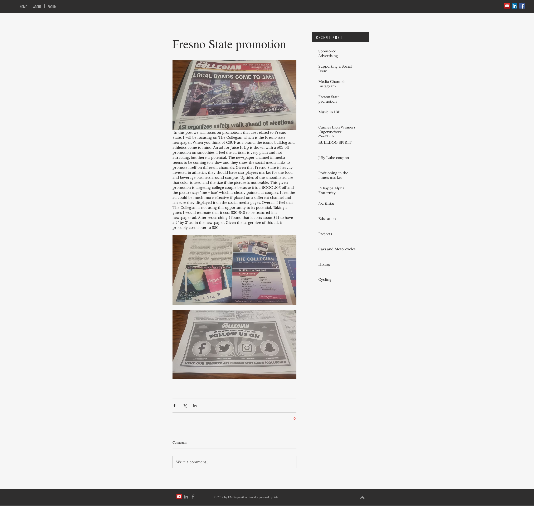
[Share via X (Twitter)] (185, 406)
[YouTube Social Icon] (507, 6)
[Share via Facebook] (174, 406)
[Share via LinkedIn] (195, 406)
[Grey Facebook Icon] (193, 496)
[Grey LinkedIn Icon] (186, 496)
